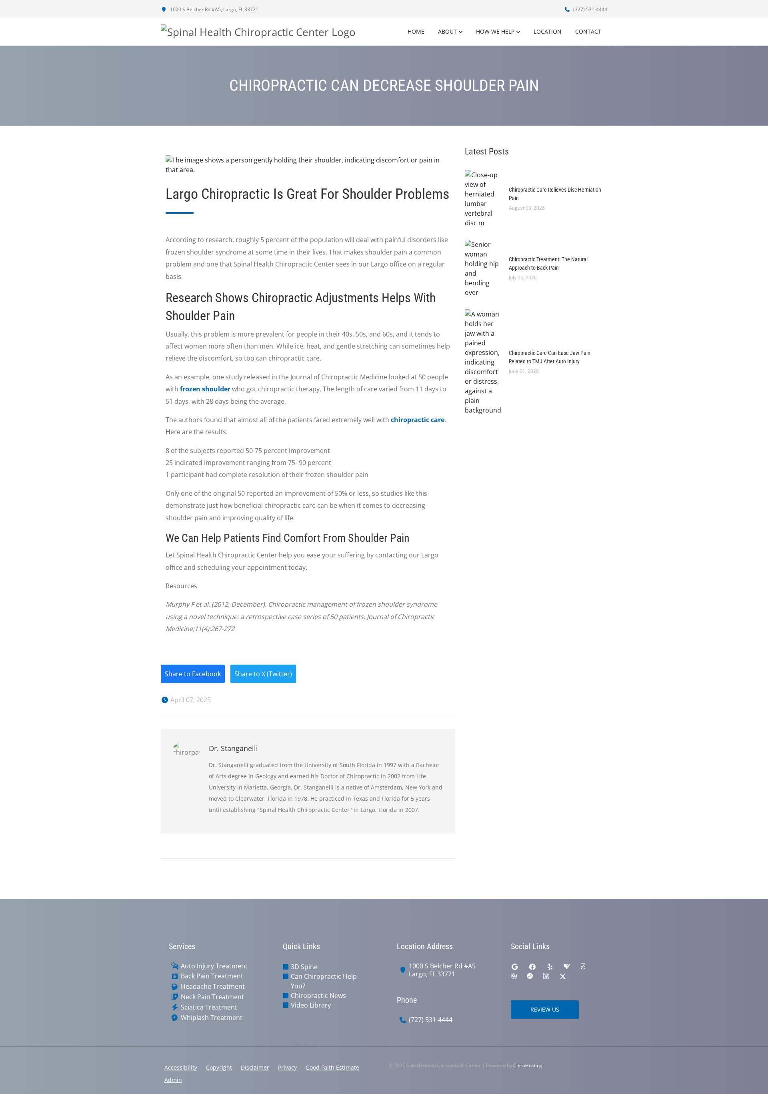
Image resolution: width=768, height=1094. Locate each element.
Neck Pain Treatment (212, 997)
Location (548, 31)
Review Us (544, 1009)
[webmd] (546, 976)
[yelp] (550, 967)
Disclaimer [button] (255, 1067)
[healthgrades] (567, 967)
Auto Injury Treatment (214, 966)
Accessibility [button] (180, 1067)
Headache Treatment (213, 986)
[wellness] (514, 976)
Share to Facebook (193, 673)
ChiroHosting (527, 1065)
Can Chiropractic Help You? (324, 981)
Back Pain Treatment (212, 976)
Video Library (311, 1005)
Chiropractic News (318, 995)
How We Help (495, 31)
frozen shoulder (205, 389)
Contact (588, 31)
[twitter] (563, 976)
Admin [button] (173, 1080)
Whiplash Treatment (211, 1018)
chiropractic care (417, 419)
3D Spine (304, 966)
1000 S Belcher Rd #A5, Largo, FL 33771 (213, 9)
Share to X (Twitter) (263, 673)
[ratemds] (530, 976)
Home (416, 31)
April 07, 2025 (190, 699)
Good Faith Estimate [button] (332, 1067)
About (447, 31)
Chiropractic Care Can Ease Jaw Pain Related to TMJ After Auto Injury (549, 357)
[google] (515, 967)
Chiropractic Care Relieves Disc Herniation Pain (555, 193)
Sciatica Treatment (209, 1007)
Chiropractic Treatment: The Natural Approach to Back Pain (548, 263)
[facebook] (532, 967)
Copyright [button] (219, 1067)
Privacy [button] (287, 1067)
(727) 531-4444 (589, 9)
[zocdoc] (583, 967)
